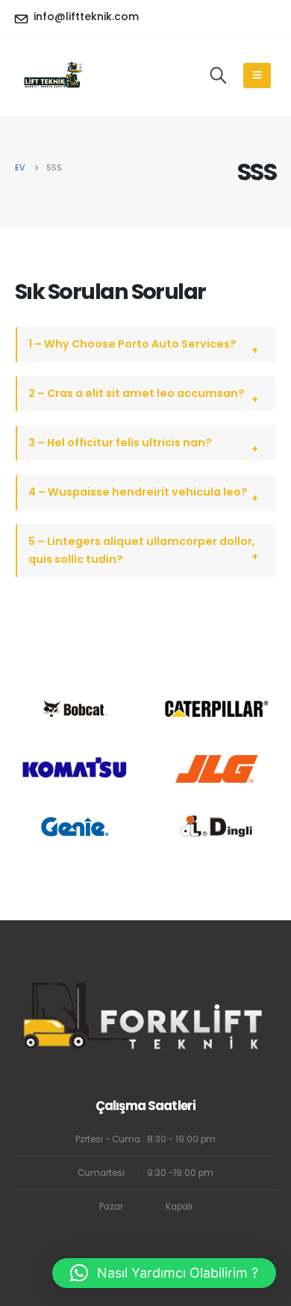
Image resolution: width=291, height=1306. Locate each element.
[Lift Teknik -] (52, 74)
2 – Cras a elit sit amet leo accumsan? (136, 393)
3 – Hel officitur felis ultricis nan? (120, 442)
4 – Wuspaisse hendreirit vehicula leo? (138, 491)
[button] (164, 1273)
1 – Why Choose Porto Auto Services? (132, 343)
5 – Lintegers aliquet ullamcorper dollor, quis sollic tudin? (141, 550)
